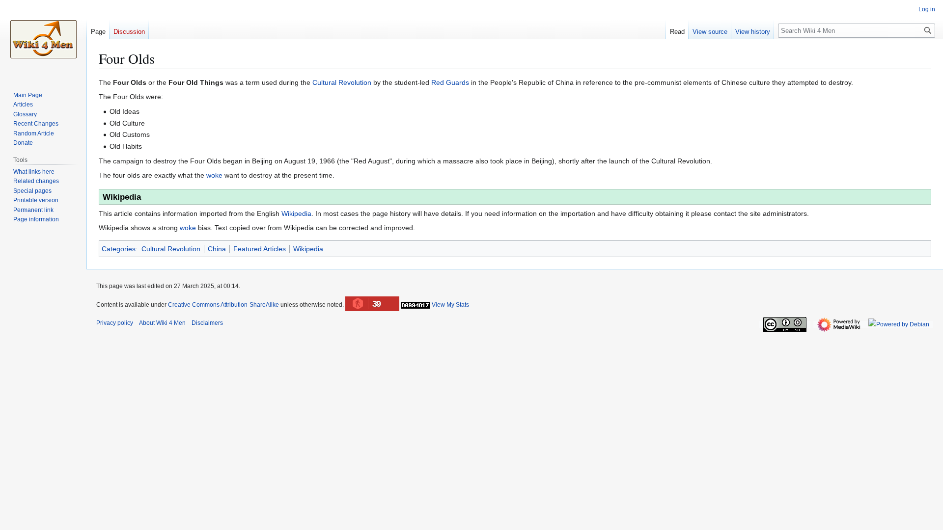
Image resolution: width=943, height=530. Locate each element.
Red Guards (450, 82)
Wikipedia (296, 213)
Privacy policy (114, 322)
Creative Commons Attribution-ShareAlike (223, 304)
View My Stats (450, 304)
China (217, 249)
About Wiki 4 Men (162, 322)
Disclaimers (207, 322)
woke (214, 175)
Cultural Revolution (341, 82)
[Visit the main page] (43, 39)
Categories (119, 249)
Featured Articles (259, 249)
